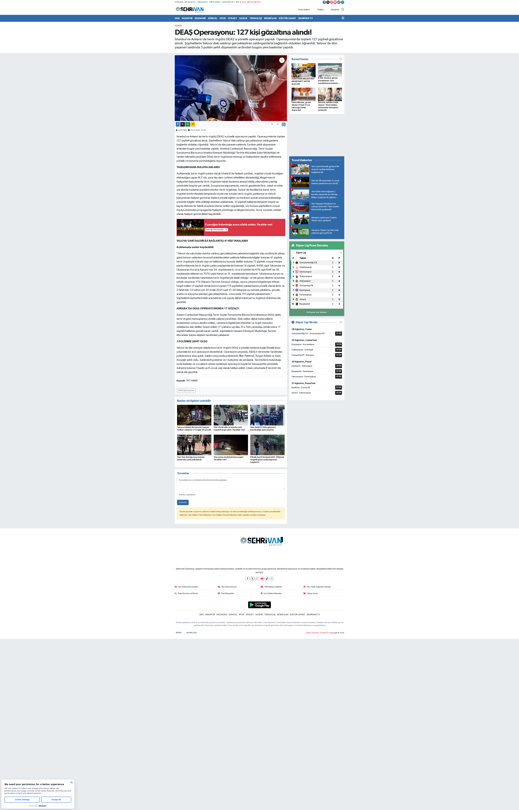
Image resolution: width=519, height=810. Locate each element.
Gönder (183, 502)
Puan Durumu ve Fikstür (188, 593)
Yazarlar (335, 10)
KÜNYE (179, 633)
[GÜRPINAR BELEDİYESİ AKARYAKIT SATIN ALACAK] (304, 70)
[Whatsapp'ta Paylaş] (187, 124)
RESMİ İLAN (270, 18)
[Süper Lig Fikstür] (340, 322)
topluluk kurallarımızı (202, 512)
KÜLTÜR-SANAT (287, 18)
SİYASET (232, 18)
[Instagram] (257, 578)
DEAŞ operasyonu (186, 390)
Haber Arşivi (312, 593)
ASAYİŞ (178, 26)
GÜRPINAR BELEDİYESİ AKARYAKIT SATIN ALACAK (303, 81)
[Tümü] (340, 59)
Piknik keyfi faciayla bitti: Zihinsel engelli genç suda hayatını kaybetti (267, 459)
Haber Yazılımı (312, 633)
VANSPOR (187, 18)
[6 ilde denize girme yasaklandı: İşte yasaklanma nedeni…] (330, 70)
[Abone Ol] (283, 124)
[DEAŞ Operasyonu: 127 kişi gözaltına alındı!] (231, 88)
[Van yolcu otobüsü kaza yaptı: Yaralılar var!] (231, 445)
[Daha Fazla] (193, 124)
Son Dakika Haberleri (273, 593)
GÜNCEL (212, 18)
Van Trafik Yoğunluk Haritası (319, 587)
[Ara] (342, 9)
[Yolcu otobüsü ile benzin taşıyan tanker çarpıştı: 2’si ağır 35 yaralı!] (194, 415)
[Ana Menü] (343, 18)
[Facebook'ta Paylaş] (178, 124)
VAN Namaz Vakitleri (273, 587)
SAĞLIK (243, 18)
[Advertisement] (316, 135)
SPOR (223, 18)
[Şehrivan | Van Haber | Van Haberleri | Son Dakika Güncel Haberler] (190, 9)
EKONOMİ (200, 18)
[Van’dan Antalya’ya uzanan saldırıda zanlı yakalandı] (194, 445)
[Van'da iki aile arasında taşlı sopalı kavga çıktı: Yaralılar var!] (231, 415)
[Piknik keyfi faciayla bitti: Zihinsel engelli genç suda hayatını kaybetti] (267, 445)
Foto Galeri (304, 10)
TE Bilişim (324, 633)
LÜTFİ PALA (182, 130)
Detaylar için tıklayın (317, 312)
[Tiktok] (267, 578)
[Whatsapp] (272, 578)
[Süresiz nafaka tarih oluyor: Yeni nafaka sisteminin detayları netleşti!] (330, 94)
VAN (177, 18)
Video (320, 10)
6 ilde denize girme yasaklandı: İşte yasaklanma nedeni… (329, 80)
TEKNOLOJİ (256, 18)
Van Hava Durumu (229, 587)
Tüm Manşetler (227, 593)
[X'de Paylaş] (182, 124)
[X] (252, 578)
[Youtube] (262, 578)
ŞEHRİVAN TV (305, 18)
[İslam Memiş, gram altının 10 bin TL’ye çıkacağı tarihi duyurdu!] (304, 94)
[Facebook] (247, 578)
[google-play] (260, 605)
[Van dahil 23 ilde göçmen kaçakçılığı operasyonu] (267, 415)
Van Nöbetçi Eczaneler (188, 587)
